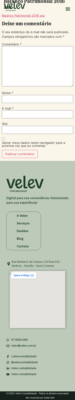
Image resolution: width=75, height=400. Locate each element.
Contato (23, 246)
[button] (68, 9)
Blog (20, 238)
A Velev (22, 216)
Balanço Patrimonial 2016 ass (23, 15)
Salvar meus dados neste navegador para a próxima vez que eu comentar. (33, 144)
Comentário (12, 44)
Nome (7, 92)
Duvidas (22, 231)
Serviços (23, 223)
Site (5, 123)
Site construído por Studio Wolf (40, 398)
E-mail (8, 108)
